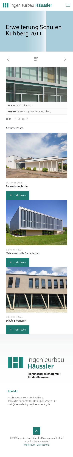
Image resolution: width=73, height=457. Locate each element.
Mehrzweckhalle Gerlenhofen (22, 254)
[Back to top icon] (36, 431)
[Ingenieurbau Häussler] (27, 5)
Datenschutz (43, 444)
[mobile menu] (68, 5)
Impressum (29, 444)
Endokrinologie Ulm (17, 187)
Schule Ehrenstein (16, 321)
